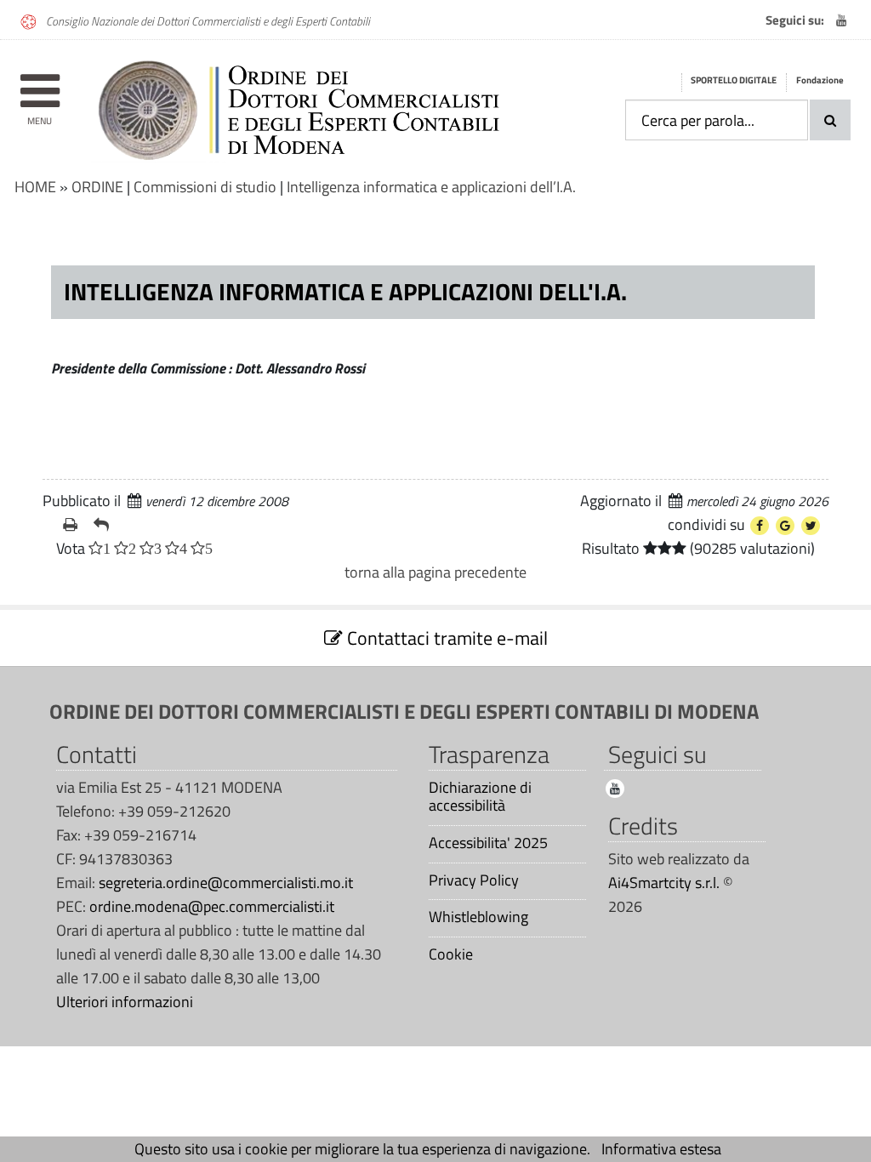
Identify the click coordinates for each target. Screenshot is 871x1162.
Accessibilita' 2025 (488, 843)
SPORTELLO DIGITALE (734, 80)
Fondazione (820, 80)
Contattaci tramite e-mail (445, 638)
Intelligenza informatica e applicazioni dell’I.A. (431, 186)
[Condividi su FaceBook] (759, 525)
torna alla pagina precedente (435, 572)
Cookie (451, 954)
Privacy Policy (474, 880)
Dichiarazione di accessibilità (480, 796)
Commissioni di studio (205, 186)
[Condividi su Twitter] (810, 525)
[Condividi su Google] (785, 525)
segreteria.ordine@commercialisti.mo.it (226, 882)
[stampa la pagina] (71, 525)
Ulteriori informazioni (124, 1001)
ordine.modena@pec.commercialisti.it (211, 906)
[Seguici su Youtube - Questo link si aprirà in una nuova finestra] (841, 20)
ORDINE (97, 186)
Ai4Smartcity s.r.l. (664, 882)
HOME (35, 186)
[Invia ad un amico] (102, 525)
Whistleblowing (478, 917)
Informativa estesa (661, 1148)
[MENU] (39, 83)
